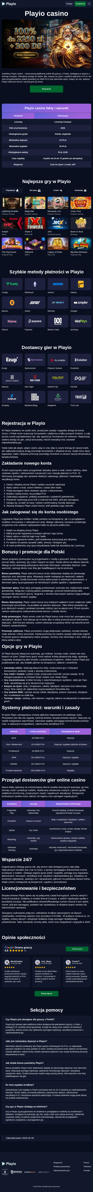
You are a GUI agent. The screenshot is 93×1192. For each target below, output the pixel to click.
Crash (56, 190)
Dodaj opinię (77, 949)
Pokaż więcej (46, 993)
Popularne (10, 190)
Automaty (79, 190)
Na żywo (33, 190)
